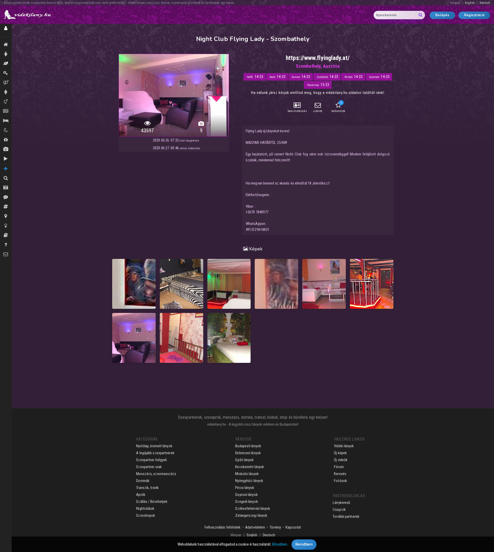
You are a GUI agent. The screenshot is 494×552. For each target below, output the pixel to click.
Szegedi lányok (246, 501)
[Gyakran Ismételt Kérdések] (6, 245)
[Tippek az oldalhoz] (6, 226)
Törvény (275, 527)
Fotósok (340, 480)
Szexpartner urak (149, 467)
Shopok (6, 140)
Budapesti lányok (248, 446)
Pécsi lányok (244, 487)
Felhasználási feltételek (223, 527)
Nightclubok (145, 508)
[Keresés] (6, 178)
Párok (6, 82)
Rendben (304, 544)
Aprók (6, 111)
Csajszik (339, 509)
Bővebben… (280, 544)
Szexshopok (145, 515)
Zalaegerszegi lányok (251, 515)
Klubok (6, 130)
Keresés (340, 473)
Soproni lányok (246, 494)
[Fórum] (6, 207)
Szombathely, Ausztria (318, 66)
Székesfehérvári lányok (252, 508)
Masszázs (6, 63)
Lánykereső (341, 502)
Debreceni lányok (248, 453)
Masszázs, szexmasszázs (156, 473)
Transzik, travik (6, 102)
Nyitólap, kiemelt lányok (154, 446)
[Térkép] (6, 216)
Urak (6, 92)
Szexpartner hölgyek (151, 460)
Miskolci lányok (247, 473)
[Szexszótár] (6, 235)
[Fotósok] (6, 187)
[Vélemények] (6, 197)
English (470, 3)
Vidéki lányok (344, 446)
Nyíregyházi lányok (249, 480)
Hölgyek (6, 54)
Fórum (339, 467)
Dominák (6, 73)
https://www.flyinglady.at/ (318, 58)
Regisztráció (474, 15)
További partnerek (346, 516)
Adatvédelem (255, 527)
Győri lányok (244, 460)
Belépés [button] (442, 15)
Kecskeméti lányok (249, 467)
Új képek (6, 149)
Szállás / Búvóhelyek (6, 121)
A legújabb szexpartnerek (155, 453)
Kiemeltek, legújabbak (6, 44)
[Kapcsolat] (6, 254)
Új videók (6, 159)
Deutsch (485, 3)
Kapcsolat (293, 527)
